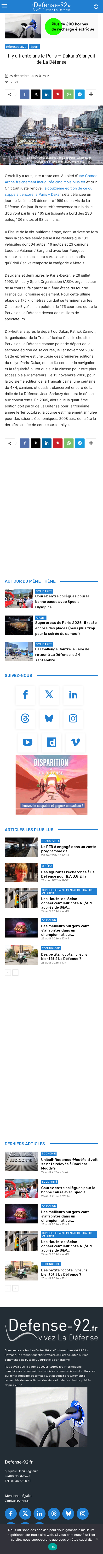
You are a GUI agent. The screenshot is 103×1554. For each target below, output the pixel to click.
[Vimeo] (75, 743)
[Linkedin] (47, 94)
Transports (51, 840)
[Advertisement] (51, 506)
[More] (91, 94)
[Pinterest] (58, 94)
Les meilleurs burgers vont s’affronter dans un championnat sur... (65, 930)
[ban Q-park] (51, 1417)
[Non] (97, 1539)
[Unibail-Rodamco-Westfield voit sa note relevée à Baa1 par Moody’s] (21, 1161)
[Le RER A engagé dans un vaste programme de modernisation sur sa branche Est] (21, 847)
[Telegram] (80, 94)
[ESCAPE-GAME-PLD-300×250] (51, 785)
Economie (49, 1153)
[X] (35, 94)
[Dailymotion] (51, 743)
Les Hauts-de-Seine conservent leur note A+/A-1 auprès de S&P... (66, 903)
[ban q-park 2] (51, 26)
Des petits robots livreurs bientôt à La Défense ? (64, 956)
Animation (49, 920)
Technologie (51, 948)
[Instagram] (73, 719)
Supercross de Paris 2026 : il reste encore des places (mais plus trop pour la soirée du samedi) (66, 628)
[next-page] (15, 972)
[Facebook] (24, 94)
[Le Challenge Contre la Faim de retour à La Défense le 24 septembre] (19, 652)
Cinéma (47, 866)
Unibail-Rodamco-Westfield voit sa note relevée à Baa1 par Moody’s (69, 1164)
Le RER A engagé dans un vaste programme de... (68, 849)
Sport (34, 46)
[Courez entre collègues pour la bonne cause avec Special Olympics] (19, 599)
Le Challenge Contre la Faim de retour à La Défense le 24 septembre (62, 654)
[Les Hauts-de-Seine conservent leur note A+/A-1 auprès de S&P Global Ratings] (21, 898)
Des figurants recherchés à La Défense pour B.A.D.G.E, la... (68, 874)
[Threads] (25, 719)
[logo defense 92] (51, 6)
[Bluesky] (49, 719)
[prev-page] (8, 972)
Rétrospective (16, 46)
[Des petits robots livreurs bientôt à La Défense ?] (21, 955)
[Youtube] (27, 743)
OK (53, 1547)
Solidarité (44, 591)
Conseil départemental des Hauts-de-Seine (67, 891)
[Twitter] (49, 695)
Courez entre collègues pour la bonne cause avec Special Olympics (62, 601)
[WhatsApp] (69, 94)
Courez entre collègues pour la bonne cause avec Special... (68, 1190)
